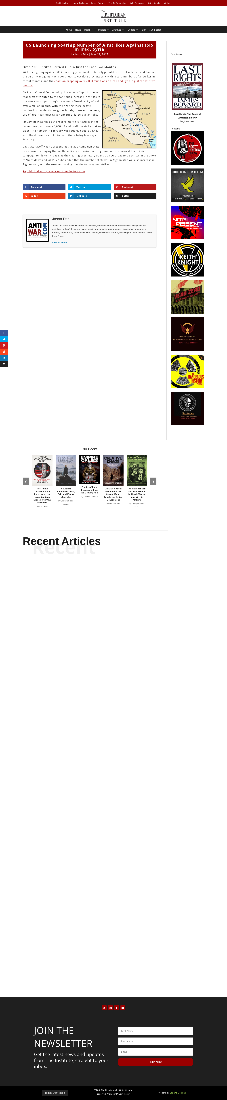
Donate (131, 30)
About (69, 30)
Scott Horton (62, 3)
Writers (167, 3)
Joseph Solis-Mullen (108, 829)
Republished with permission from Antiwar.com (54, 171)
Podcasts (101, 30)
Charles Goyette (108, 688)
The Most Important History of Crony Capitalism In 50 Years (113, 823)
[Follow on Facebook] (116, 1007)
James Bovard (98, 3)
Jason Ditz (81, 54)
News (78, 30)
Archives (116, 30)
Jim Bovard (189, 121)
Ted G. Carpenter (117, 3)
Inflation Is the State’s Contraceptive (113, 964)
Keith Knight (154, 3)
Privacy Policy (123, 1094)
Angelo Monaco (108, 970)
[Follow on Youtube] (122, 1007)
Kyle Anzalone (137, 3)
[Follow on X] (104, 1007)
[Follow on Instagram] (110, 1007)
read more (113, 694)
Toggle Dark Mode (55, 1093)
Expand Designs (178, 1093)
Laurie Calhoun (80, 3)
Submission (155, 30)
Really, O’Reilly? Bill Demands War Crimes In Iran (113, 683)
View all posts (59, 242)
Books (87, 30)
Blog (144, 30)
